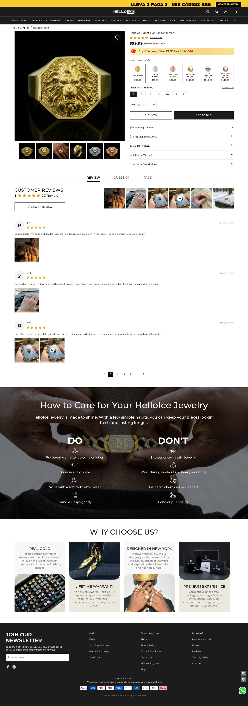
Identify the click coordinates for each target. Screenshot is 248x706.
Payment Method (201, 639)
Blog (143, 669)
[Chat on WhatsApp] (242, 690)
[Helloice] (124, 3)
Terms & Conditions (151, 651)
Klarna (195, 645)
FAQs (92, 639)
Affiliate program (150, 663)
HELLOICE (121, 695)
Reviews (196, 651)
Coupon (196, 663)
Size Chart (94, 657)
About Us (145, 639)
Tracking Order (200, 657)
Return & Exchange (99, 651)
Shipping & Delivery (99, 645)
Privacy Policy (148, 645)
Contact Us (146, 657)
